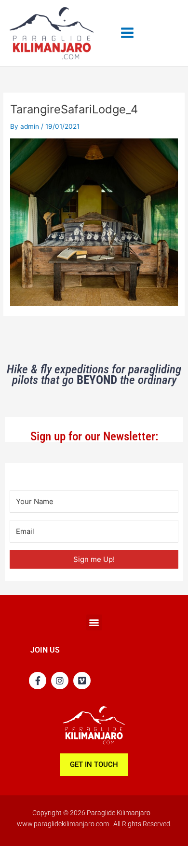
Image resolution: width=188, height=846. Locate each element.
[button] (94, 622)
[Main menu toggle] (127, 33)
